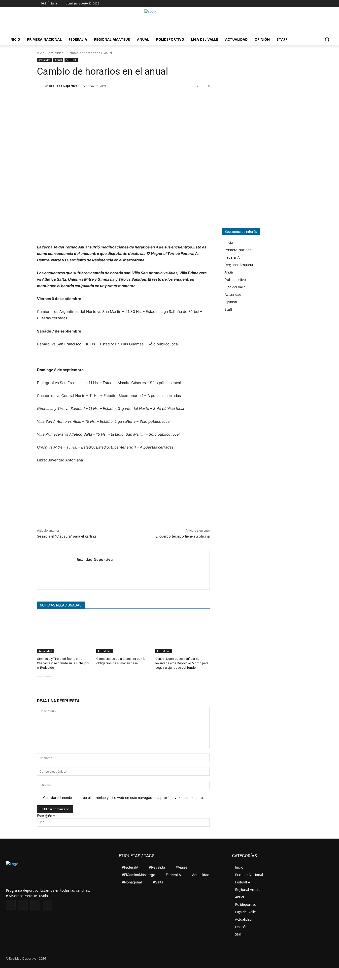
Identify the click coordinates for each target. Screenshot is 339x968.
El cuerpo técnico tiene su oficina (183, 536)
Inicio (40, 53)
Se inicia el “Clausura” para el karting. (67, 536)
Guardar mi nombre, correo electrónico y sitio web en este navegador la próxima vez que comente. (123, 797)
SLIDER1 (71, 60)
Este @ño (46, 816)
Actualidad (56, 53)
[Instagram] (285, 3)
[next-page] (48, 679)
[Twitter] (292, 3)
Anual (58, 60)
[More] (107, 99)
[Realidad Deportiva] (40, 85)
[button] (327, 39)
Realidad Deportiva (63, 86)
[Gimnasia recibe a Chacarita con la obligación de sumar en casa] (123, 634)
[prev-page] (40, 679)
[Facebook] (278, 3)
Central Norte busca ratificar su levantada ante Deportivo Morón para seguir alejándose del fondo (181, 663)
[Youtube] (299, 3)
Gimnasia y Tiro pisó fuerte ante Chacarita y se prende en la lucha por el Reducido (63, 663)
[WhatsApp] (96, 99)
